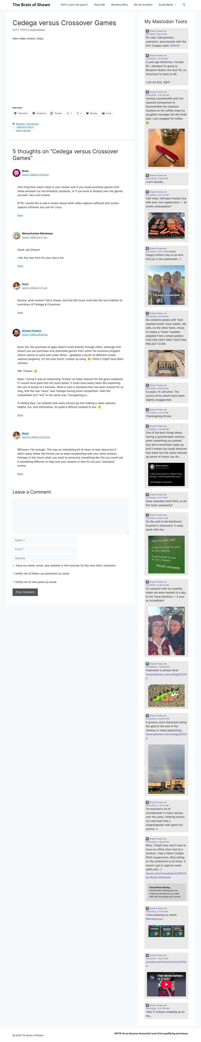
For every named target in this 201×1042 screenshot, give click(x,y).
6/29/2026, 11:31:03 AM (157, 95)
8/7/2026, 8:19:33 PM (156, 34)
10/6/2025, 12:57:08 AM (157, 1008)
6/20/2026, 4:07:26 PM (157, 316)
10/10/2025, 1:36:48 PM (157, 842)
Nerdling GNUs (119, 4)
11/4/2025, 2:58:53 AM (157, 518)
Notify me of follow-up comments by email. (42, 573)
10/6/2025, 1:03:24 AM (157, 958)
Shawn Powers (31, 330)
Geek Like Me (23, 130)
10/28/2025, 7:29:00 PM (157, 667)
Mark (25, 284)
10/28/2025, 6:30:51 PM (157, 719)
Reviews (20, 123)
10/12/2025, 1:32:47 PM (157, 805)
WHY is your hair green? (74, 4)
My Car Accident (143, 4)
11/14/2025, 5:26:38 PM (157, 429)
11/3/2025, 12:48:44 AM (157, 585)
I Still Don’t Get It (25, 127)
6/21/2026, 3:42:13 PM (157, 251)
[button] (184, 4)
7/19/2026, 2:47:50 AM (157, 58)
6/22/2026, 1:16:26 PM (157, 178)
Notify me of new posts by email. (36, 582)
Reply (20, 215)
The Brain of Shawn (31, 4)
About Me (99, 4)
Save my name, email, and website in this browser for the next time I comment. (66, 565)
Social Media (166, 4)
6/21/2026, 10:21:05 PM (157, 195)
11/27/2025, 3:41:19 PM (157, 413)
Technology (32, 123)
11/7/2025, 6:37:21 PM (156, 498)
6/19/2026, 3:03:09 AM (157, 388)
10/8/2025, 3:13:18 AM (157, 911)
